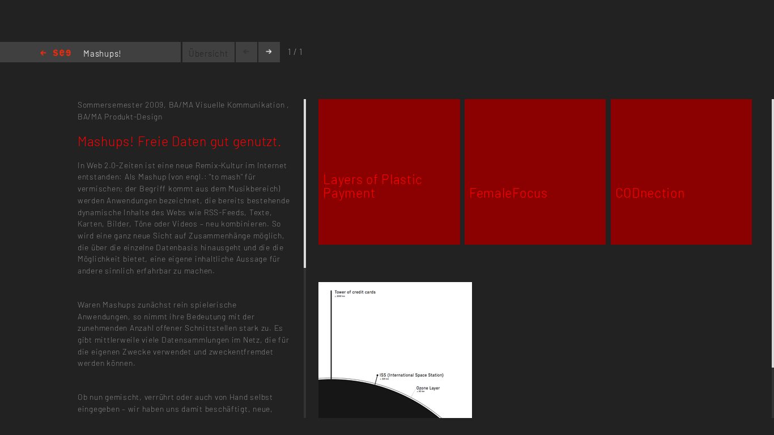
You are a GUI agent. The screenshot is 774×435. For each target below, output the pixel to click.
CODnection (650, 193)
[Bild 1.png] (395, 288)
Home (55, 53)
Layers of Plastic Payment (373, 186)
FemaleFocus (508, 193)
